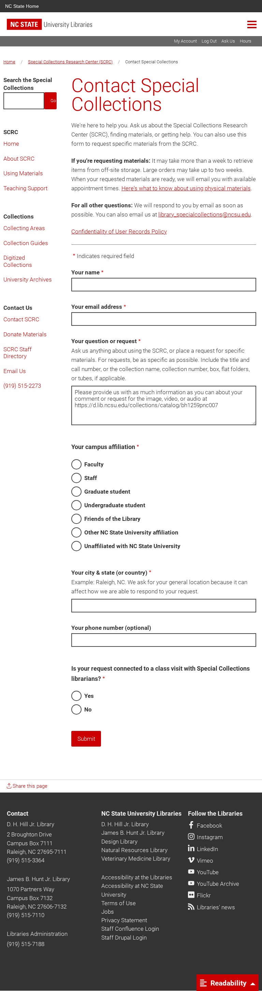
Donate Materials (25, 334)
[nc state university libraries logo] (134, 27)
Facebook (208, 825)
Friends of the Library (112, 518)
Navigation (252, 24)
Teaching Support (25, 188)
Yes (89, 695)
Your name (85, 272)
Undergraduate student (114, 505)
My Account (185, 41)
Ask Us (228, 41)
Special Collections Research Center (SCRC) (70, 61)
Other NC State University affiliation (131, 532)
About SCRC (18, 158)
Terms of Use (118, 903)
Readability (228, 983)
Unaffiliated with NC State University (132, 546)
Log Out (209, 41)
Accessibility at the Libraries (136, 877)
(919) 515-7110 (25, 915)
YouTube (207, 872)
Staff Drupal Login (124, 937)
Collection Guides (25, 243)
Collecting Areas (24, 228)
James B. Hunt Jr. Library (38, 879)
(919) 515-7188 (25, 944)
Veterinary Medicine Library (135, 858)
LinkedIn (206, 849)
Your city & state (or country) (109, 572)
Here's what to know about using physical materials (186, 188)
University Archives (27, 279)
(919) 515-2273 (22, 385)
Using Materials (23, 173)
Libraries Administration (37, 933)
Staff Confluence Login (130, 928)
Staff (90, 478)
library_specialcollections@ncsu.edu (204, 214)
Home (9, 61)
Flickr (203, 895)
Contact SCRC (21, 319)
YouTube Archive (217, 883)
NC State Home (22, 6)
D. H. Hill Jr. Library (30, 824)
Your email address (96, 306)
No (88, 709)
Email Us (14, 371)
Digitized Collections (17, 261)
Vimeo (204, 860)
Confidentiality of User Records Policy (119, 231)
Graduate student (107, 491)
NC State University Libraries (141, 813)
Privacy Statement (124, 920)
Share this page (29, 786)
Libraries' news (215, 907)
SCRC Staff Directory (17, 352)
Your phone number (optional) (111, 627)
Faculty (94, 464)
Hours (245, 41)
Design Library (119, 841)
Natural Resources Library (134, 850)
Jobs (107, 911)
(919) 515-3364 (25, 860)
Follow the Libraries (215, 813)
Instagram (209, 837)
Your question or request (104, 341)
